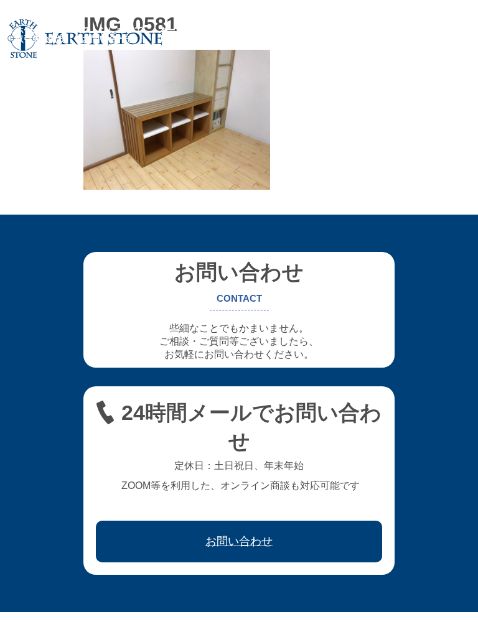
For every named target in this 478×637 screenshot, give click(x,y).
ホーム (28, 30)
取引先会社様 (41, 39)
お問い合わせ (108, 39)
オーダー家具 (184, 30)
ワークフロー (394, 30)
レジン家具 (332, 30)
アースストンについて (99, 30)
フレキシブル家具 (260, 30)
